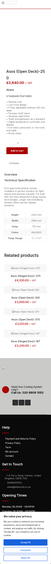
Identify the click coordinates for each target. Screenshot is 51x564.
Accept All (25, 542)
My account (11, 451)
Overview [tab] (10, 174)
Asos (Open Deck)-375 (25, 319)
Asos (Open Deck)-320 (25, 297)
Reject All (25, 558)
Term (8, 447)
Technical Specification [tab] (20, 180)
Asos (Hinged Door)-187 (25, 341)
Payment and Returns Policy (20, 438)
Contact (9, 455)
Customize (25, 550)
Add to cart (17, 150)
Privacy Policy (13, 443)
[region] (25, 538)
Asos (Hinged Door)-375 (26, 275)
